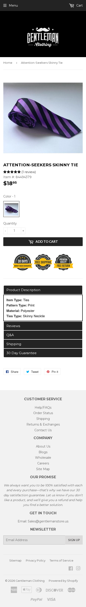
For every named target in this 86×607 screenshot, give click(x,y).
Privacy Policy (35, 560)
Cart (79, 5)
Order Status (43, 413)
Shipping (43, 419)
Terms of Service (61, 560)
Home (7, 62)
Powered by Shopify (63, 580)
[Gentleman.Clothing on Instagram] (78, 569)
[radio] (11, 209)
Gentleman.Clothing (30, 580)
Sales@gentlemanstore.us (48, 521)
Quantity (10, 223)
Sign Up (74, 540)
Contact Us (43, 430)
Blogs (43, 452)
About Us (43, 446)
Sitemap (15, 560)
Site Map (43, 469)
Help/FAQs (43, 407)
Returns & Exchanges (43, 424)
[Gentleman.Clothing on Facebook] (70, 569)
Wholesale (43, 458)
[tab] (43, 290)
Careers (43, 463)
